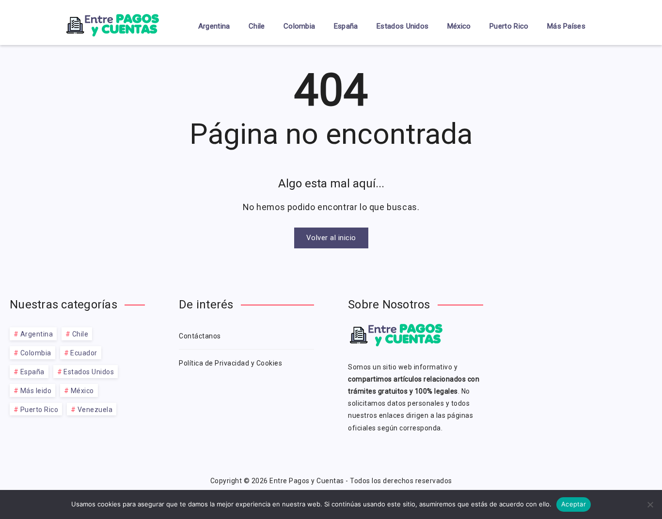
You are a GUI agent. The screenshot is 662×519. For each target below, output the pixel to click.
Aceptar (573, 504)
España (346, 26)
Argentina (214, 26)
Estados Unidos (402, 26)
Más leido (36, 391)
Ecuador (83, 353)
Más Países (566, 26)
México (459, 26)
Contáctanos (200, 336)
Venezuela (95, 409)
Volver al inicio (331, 237)
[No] (650, 504)
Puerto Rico (508, 26)
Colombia (299, 26)
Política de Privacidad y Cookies (230, 363)
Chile (257, 26)
